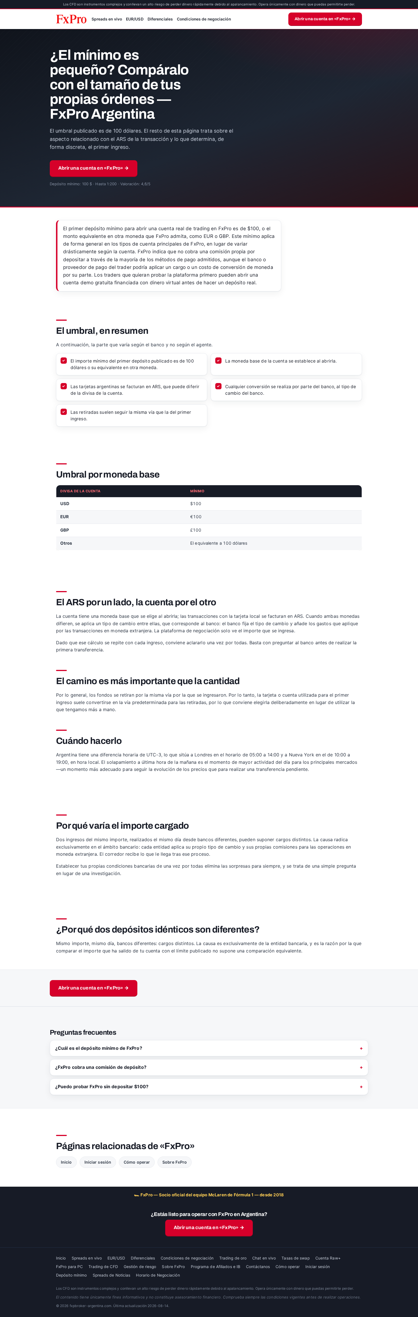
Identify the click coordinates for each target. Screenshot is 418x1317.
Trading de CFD (103, 1266)
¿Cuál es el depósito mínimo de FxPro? (98, 1048)
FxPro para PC (69, 1266)
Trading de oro (233, 1258)
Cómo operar (137, 1162)
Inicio (66, 1162)
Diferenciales (160, 19)
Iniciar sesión (97, 1162)
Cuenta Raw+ (328, 1258)
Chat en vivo (264, 1258)
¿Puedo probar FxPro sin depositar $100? (101, 1086)
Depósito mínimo (71, 1275)
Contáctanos (258, 1266)
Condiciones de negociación (204, 19)
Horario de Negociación (158, 1275)
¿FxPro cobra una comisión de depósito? (100, 1067)
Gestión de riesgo (140, 1266)
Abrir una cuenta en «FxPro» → (325, 19)
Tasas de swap (295, 1258)
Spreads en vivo (107, 19)
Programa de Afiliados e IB (216, 1266)
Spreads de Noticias (112, 1275)
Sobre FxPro (174, 1162)
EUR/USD (135, 19)
